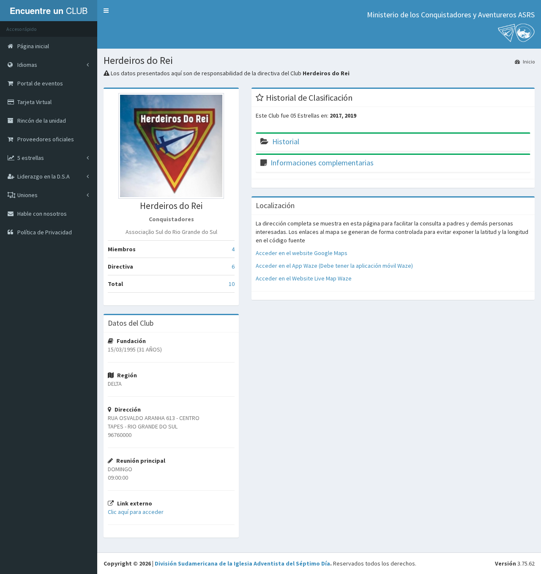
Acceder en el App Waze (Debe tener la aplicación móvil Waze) (334, 265)
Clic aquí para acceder (136, 512)
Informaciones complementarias (322, 163)
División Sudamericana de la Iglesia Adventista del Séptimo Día (242, 563)
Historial (285, 141)
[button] (106, 10)
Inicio (528, 61)
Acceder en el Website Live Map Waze (304, 278)
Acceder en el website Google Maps (301, 253)
